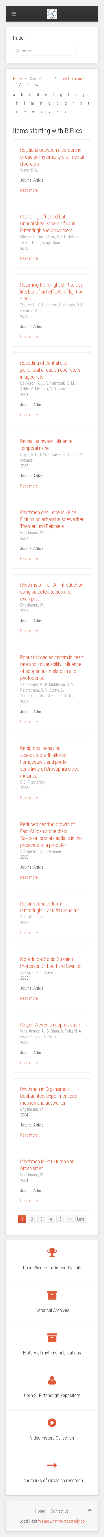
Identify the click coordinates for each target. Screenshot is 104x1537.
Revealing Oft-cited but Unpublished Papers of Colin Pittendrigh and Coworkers (47, 223)
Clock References (72, 78)
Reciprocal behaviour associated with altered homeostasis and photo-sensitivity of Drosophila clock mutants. (49, 762)
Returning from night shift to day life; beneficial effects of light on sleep (51, 292)
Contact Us (60, 1511)
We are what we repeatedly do (61, 1521)
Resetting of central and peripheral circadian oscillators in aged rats (50, 370)
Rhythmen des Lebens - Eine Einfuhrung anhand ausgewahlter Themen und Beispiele (51, 519)
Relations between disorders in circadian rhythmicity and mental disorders (52, 157)
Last (80, 1219)
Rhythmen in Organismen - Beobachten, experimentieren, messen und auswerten (49, 1096)
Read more (29, 190)
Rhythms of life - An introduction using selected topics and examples (51, 592)
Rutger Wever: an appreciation (50, 1025)
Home (18, 78)
